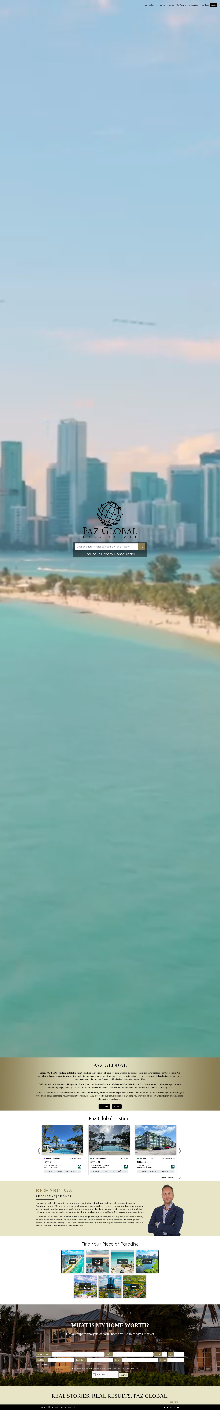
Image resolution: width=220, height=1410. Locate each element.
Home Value (162, 5)
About (172, 5)
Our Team (104, 1106)
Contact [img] (205, 5)
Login (213, 5)
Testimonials (193, 5)
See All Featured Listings (171, 1177)
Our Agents (181, 5)
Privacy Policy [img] (143, 1368)
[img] (164, 1407)
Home (144, 5)
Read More (173, 1402)
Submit (124, 1375)
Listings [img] (152, 5)
